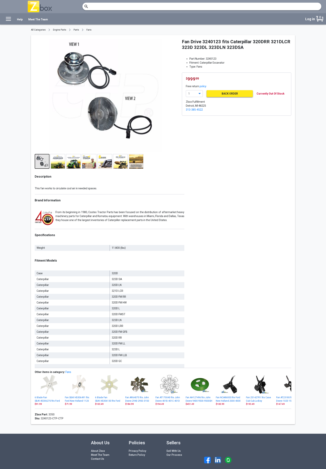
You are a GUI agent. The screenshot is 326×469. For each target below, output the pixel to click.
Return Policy (137, 454)
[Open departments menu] (7, 19)
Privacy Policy (137, 450)
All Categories (38, 29)
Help (20, 19)
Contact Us (97, 458)
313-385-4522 (194, 109)
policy (203, 86)
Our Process (174, 454)
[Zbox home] (40, 6)
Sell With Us (173, 450)
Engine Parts (59, 29)
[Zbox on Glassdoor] (228, 460)
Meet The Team (38, 19)
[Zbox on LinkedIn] (218, 460)
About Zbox (98, 450)
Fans (88, 29)
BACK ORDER (230, 93)
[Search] (86, 6)
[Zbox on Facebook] (207, 460)
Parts (76, 29)
